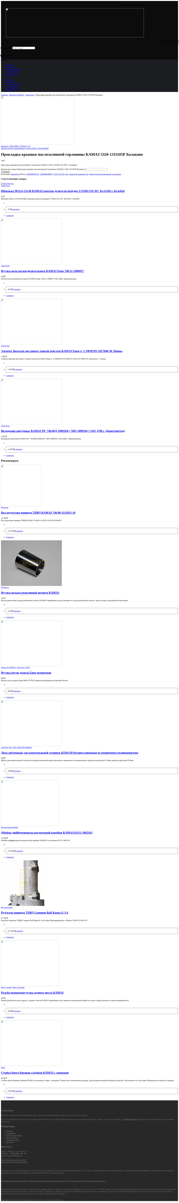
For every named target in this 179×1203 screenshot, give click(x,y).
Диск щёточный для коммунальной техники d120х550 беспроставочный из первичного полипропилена (69, 752)
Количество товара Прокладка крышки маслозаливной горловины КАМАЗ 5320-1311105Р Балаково (43, 169)
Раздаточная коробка (9, 827)
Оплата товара (12, 71)
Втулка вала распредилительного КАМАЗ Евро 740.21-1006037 (42, 271)
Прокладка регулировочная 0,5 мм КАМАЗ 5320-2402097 (25, 148)
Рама (3, 1067)
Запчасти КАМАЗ (16, 95)
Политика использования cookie (14, 1181)
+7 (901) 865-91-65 (129, 1119)
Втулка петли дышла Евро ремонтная (26, 672)
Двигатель (29, 95)
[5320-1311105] (37, 144)
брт (67, 174)
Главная (9, 65)
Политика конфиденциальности (14, 1162)
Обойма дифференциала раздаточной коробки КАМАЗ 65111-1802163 (46, 832)
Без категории (7, 907)
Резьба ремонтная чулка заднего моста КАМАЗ (32, 992)
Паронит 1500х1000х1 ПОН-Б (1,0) (15, 146)
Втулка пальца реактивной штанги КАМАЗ (30, 592)
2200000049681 (46, 174)
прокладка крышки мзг (78, 174)
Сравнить (10, 216)
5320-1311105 (59, 174)
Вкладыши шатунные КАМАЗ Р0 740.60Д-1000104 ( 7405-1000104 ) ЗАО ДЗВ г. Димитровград (63, 430)
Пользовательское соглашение (13, 1160)
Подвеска (5, 587)
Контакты (10, 76)
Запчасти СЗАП (23, 667)
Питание (4, 507)
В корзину (5, 172)
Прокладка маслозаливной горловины (105, 174)
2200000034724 (32, 174)
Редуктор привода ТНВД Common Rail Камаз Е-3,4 (34, 912)
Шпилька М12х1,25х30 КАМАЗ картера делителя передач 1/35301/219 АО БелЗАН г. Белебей (63, 191)
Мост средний (18, 987)
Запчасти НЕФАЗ (8, 667)
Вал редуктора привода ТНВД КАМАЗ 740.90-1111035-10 (38, 512)
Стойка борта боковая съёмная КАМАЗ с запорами (35, 1072)
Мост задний (6, 987)
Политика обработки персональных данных (47, 1181)
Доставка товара (12, 73)
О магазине (10, 67)
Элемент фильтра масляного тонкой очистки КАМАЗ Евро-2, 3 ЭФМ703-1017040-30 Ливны (61, 351)
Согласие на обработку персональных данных (86, 1181)
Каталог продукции (14, 69)
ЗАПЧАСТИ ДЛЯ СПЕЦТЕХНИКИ (16, 747)
